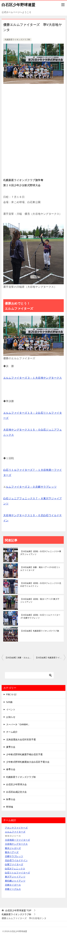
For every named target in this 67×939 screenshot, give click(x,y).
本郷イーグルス (13, 889)
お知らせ (10, 717)
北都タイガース (13, 885)
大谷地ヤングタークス (16, 844)
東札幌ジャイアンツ (15, 880)
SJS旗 (9, 702)
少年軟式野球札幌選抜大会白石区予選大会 (27, 762)
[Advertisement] (33, 132)
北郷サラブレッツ (14, 856)
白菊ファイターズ (14, 864)
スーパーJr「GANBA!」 (18, 724)
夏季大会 (10, 747)
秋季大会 (10, 799)
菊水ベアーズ (12, 852)
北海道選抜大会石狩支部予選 (21, 739)
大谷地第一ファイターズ (17, 840)
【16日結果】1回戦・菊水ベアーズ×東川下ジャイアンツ (39, 600)
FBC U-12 (11, 694)
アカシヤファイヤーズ (16, 827)
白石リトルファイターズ (17, 872)
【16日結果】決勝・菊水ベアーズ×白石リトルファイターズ (40, 568)
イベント (10, 709)
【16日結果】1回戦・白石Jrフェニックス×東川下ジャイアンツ (40, 552)
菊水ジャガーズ (13, 848)
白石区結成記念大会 (16, 792)
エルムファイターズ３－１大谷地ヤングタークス (32, 377)
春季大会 (10, 769)
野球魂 (9, 807)
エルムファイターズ (15, 832)
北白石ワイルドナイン (16, 860)
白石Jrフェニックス (15, 868)
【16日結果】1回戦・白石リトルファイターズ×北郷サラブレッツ (40, 616)
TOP (18, 910)
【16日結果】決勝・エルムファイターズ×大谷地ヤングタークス (19, 657)
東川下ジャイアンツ (15, 876)
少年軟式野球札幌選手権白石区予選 (24, 754)
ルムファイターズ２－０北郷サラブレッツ (31, 486)
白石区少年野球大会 (16, 784)
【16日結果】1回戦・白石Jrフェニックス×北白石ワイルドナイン (40, 584)
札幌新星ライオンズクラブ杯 (17, 39)
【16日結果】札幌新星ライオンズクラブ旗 (39, 631)
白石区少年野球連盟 (18, 5)
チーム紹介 (12, 732)
